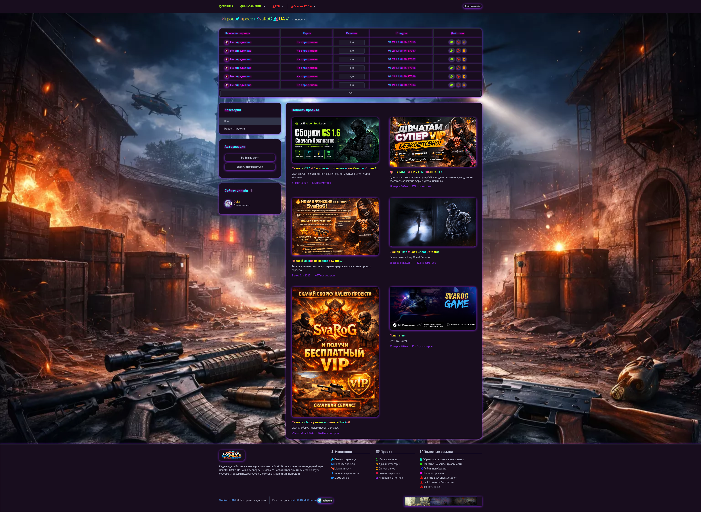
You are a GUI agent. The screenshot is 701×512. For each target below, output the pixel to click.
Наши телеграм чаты (346, 473)
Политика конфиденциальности (442, 464)
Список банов (386, 468)
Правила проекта (433, 473)
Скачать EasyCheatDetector (440, 477)
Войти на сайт (472, 6)
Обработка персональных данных (443, 459)
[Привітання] (433, 308)
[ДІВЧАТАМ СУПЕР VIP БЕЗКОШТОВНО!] (433, 141)
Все (226, 121)
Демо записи (342, 477)
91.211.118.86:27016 (402, 68)
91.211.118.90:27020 (402, 76)
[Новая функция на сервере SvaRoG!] (335, 226)
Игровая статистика (390, 477)
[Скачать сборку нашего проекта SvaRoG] (335, 351)
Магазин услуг (343, 468)
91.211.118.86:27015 (402, 42)
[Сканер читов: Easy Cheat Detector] (433, 221)
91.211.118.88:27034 (402, 85)
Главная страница (345, 459)
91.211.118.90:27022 (402, 59)
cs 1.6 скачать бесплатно (438, 482)
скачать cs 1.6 (431, 486)
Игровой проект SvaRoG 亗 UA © (256, 19)
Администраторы (389, 464)
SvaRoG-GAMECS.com (303, 500)
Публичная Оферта (435, 468)
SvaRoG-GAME (228, 500)
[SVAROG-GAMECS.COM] (232, 457)
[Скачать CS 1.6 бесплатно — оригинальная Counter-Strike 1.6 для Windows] (335, 139)
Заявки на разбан (389, 473)
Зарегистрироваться (250, 166)
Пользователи (388, 459)
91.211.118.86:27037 (402, 50)
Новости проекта (234, 128)
